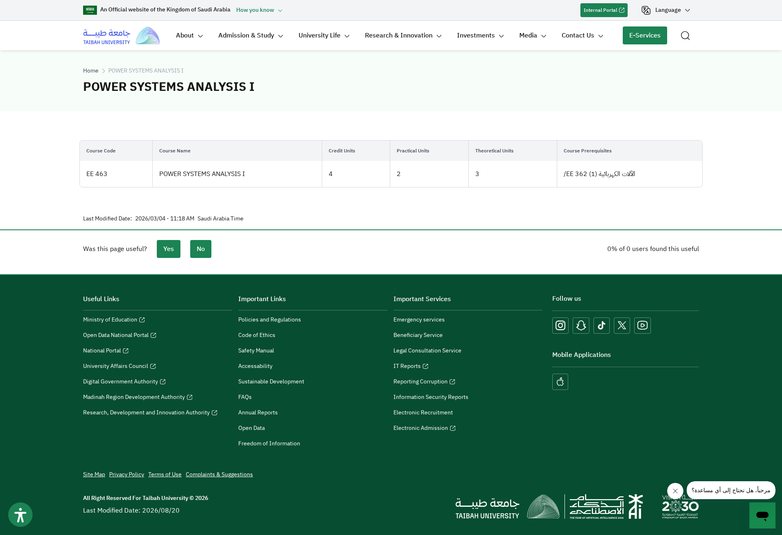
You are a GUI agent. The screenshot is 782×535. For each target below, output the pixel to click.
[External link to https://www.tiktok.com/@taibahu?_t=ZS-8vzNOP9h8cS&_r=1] (601, 325)
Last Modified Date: (107, 219)
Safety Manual (256, 350)
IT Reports (407, 367)
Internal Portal (598, 12)
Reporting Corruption (420, 382)
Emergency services (419, 319)
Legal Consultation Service (427, 350)
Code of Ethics (256, 335)
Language (668, 10)
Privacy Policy (126, 474)
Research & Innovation (399, 35)
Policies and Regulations (269, 319)
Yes (168, 249)
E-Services (642, 37)
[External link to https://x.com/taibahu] (622, 325)
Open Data (251, 428)
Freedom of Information (269, 443)
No (201, 249)
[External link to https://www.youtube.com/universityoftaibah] (642, 325)
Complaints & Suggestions (219, 474)
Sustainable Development (271, 381)
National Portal (102, 351)
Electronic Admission (420, 429)
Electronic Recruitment (423, 412)
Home (91, 70)
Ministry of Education (110, 320)
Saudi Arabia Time (221, 219)
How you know (255, 10)
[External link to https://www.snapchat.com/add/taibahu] (581, 325)
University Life (319, 35)
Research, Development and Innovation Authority (146, 413)
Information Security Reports (430, 397)
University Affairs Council (115, 367)
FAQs (245, 397)
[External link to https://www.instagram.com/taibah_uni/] (560, 325)
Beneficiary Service (418, 335)
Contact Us (578, 35)
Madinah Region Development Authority (134, 398)
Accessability (255, 366)
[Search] (685, 35)
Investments (476, 35)
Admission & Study (246, 35)
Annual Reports (258, 412)
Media (528, 35)
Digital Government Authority (120, 382)
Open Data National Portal (116, 336)
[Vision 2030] (680, 506)
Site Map (94, 474)
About (185, 35)
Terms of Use (165, 474)
